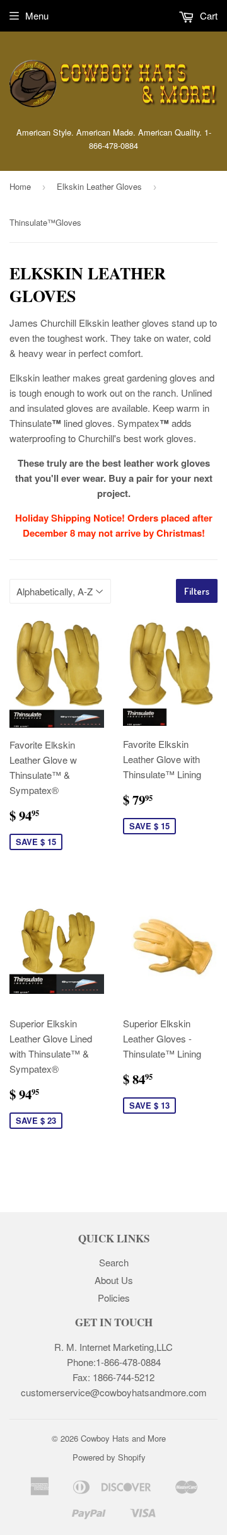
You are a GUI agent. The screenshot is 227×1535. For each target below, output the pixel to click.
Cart (207, 15)
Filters (196, 591)
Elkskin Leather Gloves (99, 186)
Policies (114, 1297)
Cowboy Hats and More (123, 1438)
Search (114, 1262)
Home (20, 186)
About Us (114, 1280)
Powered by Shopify (109, 1457)
